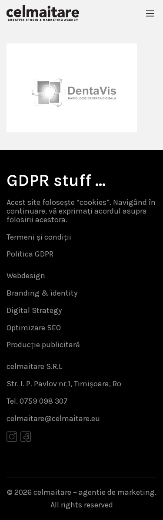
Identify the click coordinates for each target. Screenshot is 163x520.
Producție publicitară (43, 344)
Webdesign (26, 275)
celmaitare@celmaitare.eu (53, 418)
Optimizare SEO (34, 327)
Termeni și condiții (39, 237)
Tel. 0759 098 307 (37, 401)
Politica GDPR (30, 254)
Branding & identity (42, 293)
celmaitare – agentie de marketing (94, 492)
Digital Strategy (34, 310)
